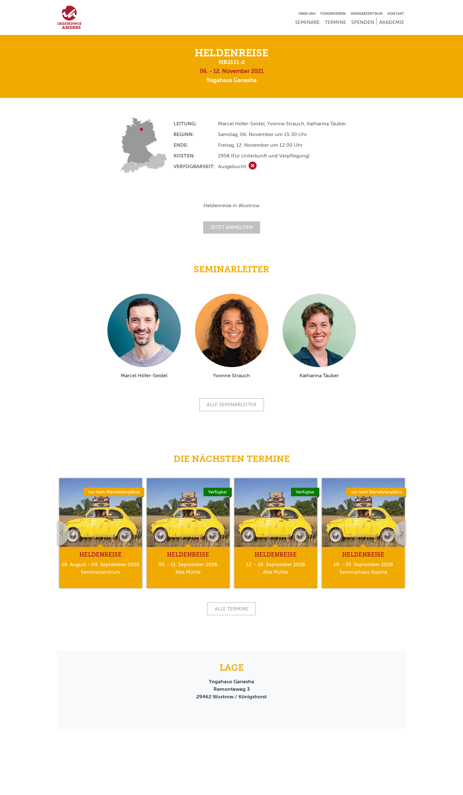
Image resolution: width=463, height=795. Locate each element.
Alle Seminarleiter (231, 404)
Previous (56, 533)
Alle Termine (232, 609)
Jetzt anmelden (231, 227)
